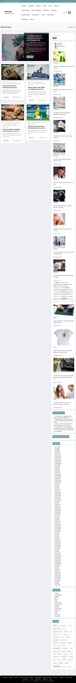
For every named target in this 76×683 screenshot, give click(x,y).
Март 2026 (57, 454)
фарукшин (11, 125)
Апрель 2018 (57, 585)
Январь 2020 (58, 557)
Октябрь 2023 (58, 498)
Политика (54, 10)
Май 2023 (57, 503)
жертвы (66, 286)
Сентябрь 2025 (58, 463)
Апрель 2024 (58, 489)
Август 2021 (57, 531)
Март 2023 (57, 506)
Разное (32, 19)
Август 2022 (57, 515)
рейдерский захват (13, 123)
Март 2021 (57, 539)
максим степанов (58, 292)
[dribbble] (67, 1)
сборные (43, 122)
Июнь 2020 (57, 550)
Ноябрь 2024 (58, 478)
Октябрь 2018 (58, 578)
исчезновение (66, 289)
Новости (56, 6)
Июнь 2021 (57, 535)
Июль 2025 (57, 466)
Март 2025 (57, 472)
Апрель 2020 (58, 553)
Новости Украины (36, 10)
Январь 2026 (58, 457)
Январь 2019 (57, 574)
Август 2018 (57, 580)
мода (66, 293)
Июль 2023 (57, 501)
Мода (44, 6)
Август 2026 (57, 447)
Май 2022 (57, 519)
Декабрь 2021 (58, 527)
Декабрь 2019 (58, 559)
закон (60, 287)
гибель (57, 286)
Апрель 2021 (57, 538)
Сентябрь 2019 (58, 563)
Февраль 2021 (58, 541)
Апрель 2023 (57, 504)
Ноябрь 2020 (58, 545)
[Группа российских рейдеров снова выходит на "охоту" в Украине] (12, 112)
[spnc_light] (66, 12)
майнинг (10, 83)
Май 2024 (57, 487)
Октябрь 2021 (58, 528)
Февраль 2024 (58, 492)
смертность (55, 296)
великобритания (57, 284)
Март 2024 (57, 490)
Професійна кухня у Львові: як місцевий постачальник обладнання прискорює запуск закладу (63, 421)
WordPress (36, 681)
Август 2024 (57, 483)
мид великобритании (39, 83)
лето (54, 292)
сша (33, 45)
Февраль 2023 (58, 507)
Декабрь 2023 (58, 495)
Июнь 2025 (57, 468)
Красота (38, 6)
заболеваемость (56, 287)
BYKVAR (8, 11)
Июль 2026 (57, 448)
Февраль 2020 (58, 556)
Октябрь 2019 (58, 562)
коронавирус (63, 291)
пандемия (72, 292)
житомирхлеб (11, 122)
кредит (29, 83)
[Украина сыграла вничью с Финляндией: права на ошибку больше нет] (38, 112)
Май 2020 (57, 551)
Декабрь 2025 (58, 459)
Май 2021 (57, 536)
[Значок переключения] (69, 12)
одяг (69, 292)
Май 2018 (57, 583)
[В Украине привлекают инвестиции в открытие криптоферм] (12, 72)
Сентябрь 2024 (58, 481)
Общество (46, 10)
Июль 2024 (57, 484)
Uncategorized (58, 595)
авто (56, 282)
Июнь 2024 (57, 486)
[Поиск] (64, 12)
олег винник (43, 44)
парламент (55, 294)
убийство (59, 298)
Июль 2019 (57, 566)
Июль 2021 (57, 533)
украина (36, 45)
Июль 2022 (57, 516)
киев (32, 44)
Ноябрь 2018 (57, 577)
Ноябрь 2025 (58, 460)
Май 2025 (57, 469)
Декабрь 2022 (58, 510)
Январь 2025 (58, 475)
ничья (39, 122)
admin (29, 42)
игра (35, 122)
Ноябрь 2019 (57, 560)
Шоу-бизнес (50, 15)
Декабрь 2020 (58, 544)
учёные (69, 298)
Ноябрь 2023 (58, 497)
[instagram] (69, 1)
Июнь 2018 (57, 582)
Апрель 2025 (58, 471)
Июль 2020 (57, 548)
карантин (71, 289)
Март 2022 (57, 522)
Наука (50, 6)
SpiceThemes (51, 681)
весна (62, 284)
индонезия (61, 289)
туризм (55, 299)
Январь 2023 (58, 509)
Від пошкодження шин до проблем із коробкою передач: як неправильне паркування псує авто (63, 377)
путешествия (68, 294)
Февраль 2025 (58, 474)
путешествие (62, 294)
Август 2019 (57, 565)
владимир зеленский (67, 284)
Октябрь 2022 (58, 513)
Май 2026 (57, 451)
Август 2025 (57, 465)
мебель (63, 292)
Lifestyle (23, 6)
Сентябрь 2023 (58, 500)
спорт (59, 296)
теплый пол (67, 296)
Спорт (43, 15)
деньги (44, 42)
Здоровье (31, 6)
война (41, 42)
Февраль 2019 (58, 572)
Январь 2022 (58, 525)
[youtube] (70, 1)
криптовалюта (13, 82)
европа (63, 286)
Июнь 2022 (57, 518)
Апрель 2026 (58, 453)
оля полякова (29, 45)
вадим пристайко (37, 82)
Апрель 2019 (57, 569)
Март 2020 (57, 554)
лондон (32, 83)
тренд (70, 296)
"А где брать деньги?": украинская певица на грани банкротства (34, 38)
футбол (71, 298)
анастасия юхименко (62, 282)
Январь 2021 (57, 542)
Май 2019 (57, 568)
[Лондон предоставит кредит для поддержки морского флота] (38, 72)
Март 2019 (57, 571)
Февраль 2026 (58, 456)
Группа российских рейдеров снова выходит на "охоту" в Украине (11, 130)
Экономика (24, 19)
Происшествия (25, 15)
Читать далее (30, 56)
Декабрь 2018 (58, 575)
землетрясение (56, 289)
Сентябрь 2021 (58, 530)
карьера (54, 291)
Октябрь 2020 (58, 547)
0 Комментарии (17, 83)
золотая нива (17, 122)
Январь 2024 (58, 494)
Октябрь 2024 (58, 480)
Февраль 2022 (58, 524)
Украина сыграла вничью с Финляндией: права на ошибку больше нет (37, 127)
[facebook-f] (64, 1)
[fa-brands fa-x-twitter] (65, 1)
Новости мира (25, 10)
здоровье (67, 287)
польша (58, 294)
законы (63, 287)
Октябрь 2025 (58, 462)
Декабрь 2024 (58, 477)
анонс (67, 282)
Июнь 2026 (57, 450)
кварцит (4, 123)
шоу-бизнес (40, 45)
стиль (61, 296)
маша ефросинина (37, 44)
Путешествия (35, 15)
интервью (28, 44)
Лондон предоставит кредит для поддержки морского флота (36, 88)
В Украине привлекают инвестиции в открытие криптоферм (9, 86)
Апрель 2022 (57, 521)
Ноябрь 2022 (58, 512)
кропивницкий (5, 83)
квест (57, 291)
